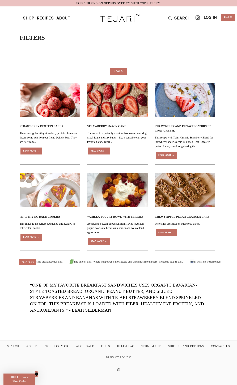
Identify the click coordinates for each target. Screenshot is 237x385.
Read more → (31, 151)
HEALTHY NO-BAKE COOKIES (40, 216)
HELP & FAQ (125, 346)
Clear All (118, 71)
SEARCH (13, 346)
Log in (210, 17)
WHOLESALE (84, 346)
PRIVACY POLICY (118, 357)
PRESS (105, 346)
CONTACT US (220, 346)
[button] (19, 379)
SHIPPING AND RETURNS (186, 346)
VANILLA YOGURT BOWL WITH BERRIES (115, 216)
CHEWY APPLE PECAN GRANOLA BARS (182, 216)
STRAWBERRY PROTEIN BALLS (41, 126)
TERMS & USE (151, 346)
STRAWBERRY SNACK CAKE (106, 126)
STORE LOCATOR (56, 346)
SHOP (28, 18)
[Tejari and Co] (118, 12)
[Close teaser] (36, 374)
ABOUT (63, 18)
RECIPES (45, 18)
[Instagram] (198, 17)
